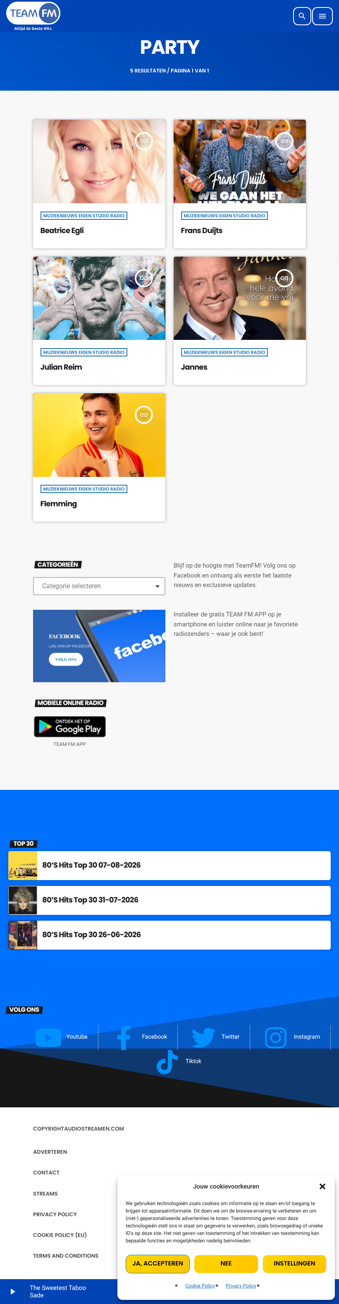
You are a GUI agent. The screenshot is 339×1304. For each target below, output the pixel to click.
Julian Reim (61, 367)
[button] (322, 1186)
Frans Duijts (201, 231)
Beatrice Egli (62, 231)
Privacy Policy (241, 1286)
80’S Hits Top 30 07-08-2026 (91, 865)
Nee (226, 1263)
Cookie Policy (200, 1286)
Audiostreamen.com (94, 1129)
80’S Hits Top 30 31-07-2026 (90, 900)
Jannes (194, 367)
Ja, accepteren (157, 1263)
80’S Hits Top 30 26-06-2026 (91, 935)
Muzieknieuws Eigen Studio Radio (84, 215)
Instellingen (294, 1263)
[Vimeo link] (33, 16)
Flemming (59, 504)
